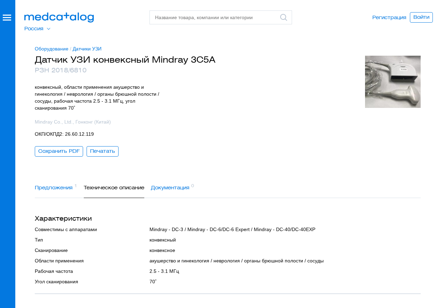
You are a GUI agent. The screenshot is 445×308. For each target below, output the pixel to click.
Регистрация (389, 17)
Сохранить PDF (59, 151)
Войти (421, 17)
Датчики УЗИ (87, 49)
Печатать (102, 151)
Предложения (56, 187)
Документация (172, 187)
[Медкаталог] (59, 18)
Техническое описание (114, 187)
